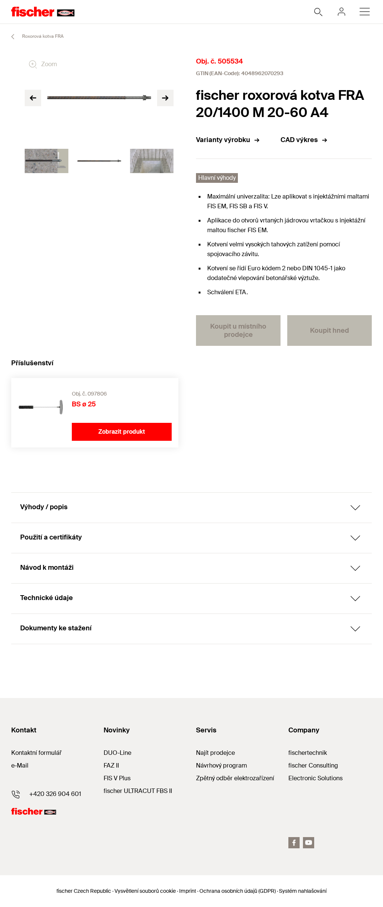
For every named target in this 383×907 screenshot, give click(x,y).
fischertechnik (307, 753)
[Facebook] (294, 842)
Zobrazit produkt (121, 432)
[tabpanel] (46, 161)
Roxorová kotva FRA (42, 36)
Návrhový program (221, 765)
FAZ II (111, 765)
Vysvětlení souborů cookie (145, 891)
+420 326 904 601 (55, 794)
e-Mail (19, 765)
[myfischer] (341, 11)
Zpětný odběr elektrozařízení (235, 778)
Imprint (187, 891)
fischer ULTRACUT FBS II (138, 791)
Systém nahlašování (303, 891)
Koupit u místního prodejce (238, 330)
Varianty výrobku (223, 139)
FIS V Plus (117, 778)
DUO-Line (117, 753)
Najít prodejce (215, 753)
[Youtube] (308, 842)
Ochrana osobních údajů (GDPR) (237, 891)
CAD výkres (299, 139)
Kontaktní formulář (36, 753)
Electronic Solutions (315, 778)
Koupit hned (329, 330)
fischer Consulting (313, 765)
